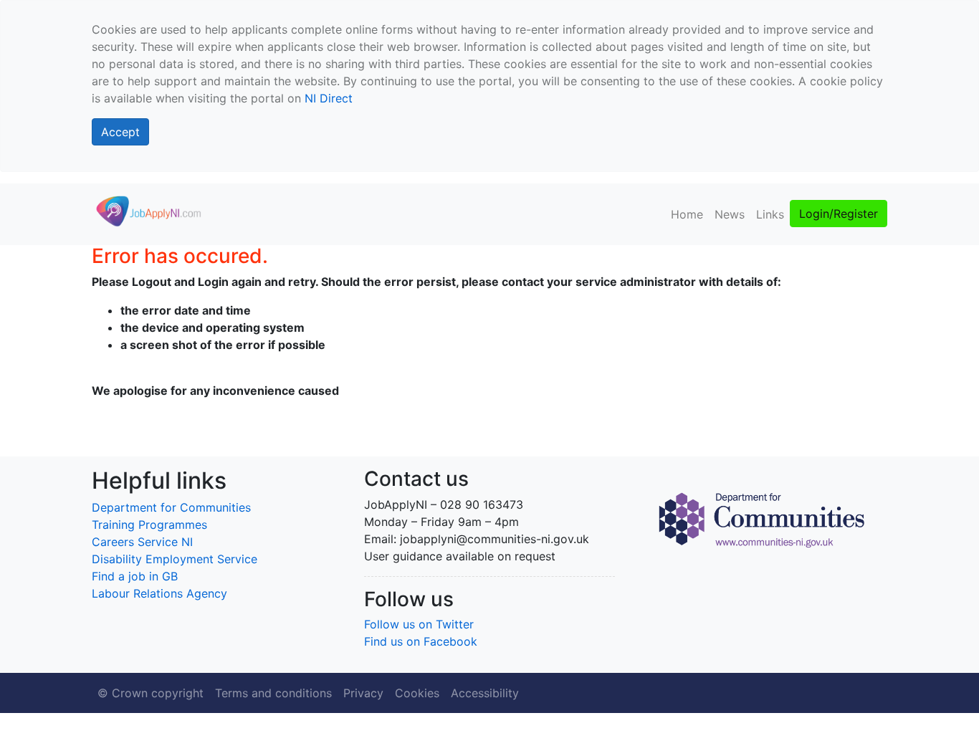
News (730, 214)
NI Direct (329, 98)
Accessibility (485, 693)
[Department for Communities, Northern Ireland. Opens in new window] (761, 518)
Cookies (417, 693)
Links (770, 214)
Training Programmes (149, 524)
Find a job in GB (135, 576)
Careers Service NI (142, 542)
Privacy (363, 693)
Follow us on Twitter (419, 624)
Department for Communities (171, 507)
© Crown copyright (150, 693)
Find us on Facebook (420, 641)
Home (687, 214)
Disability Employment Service (174, 559)
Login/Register (838, 213)
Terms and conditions (273, 693)
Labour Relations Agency (159, 593)
